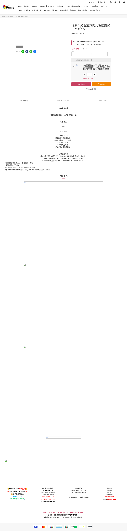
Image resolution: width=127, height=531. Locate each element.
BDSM (86, 6)
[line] (22, 51)
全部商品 (4, 16)
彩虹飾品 (55, 10)
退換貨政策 (47, 517)
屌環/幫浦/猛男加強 (47, 6)
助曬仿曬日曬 (37, 10)
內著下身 (104, 6)
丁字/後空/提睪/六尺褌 (21, 16)
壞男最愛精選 (83, 10)
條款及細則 (55, 517)
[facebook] (26, 51)
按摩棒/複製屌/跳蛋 (73, 6)
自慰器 (34, 6)
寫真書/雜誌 (64, 10)
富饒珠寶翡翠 (94, 10)
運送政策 (109, 492)
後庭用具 (60, 6)
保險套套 (47, 10)
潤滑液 (26, 6)
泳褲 (19, 10)
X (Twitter (17, 496)
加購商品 (73, 10)
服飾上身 (95, 6)
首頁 (19, 6)
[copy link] (34, 51)
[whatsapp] (30, 51)
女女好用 (27, 10)
